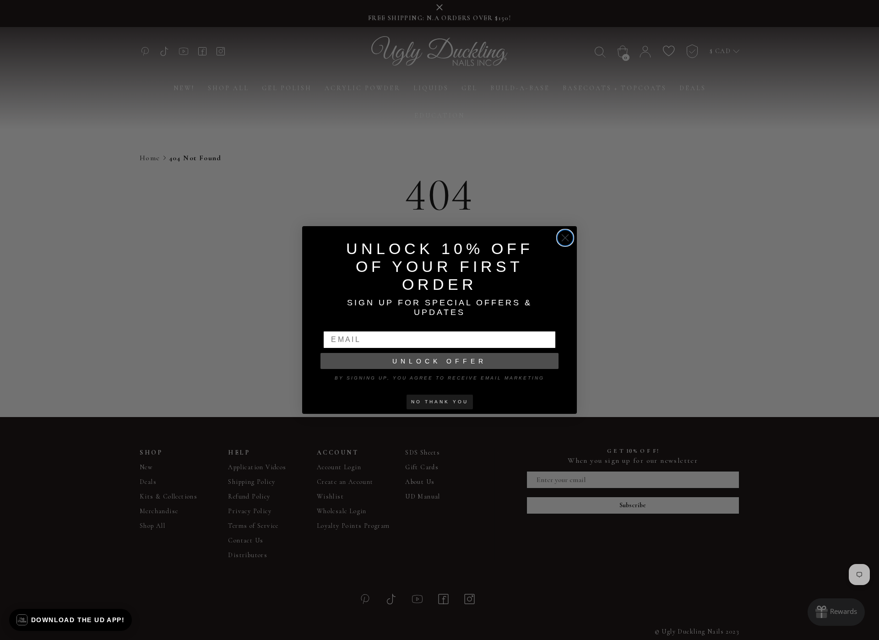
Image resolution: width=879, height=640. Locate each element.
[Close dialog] (565, 238)
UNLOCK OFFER (439, 361)
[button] (70, 620)
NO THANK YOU (439, 401)
